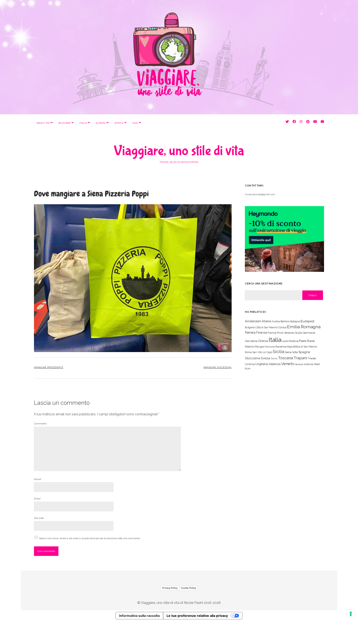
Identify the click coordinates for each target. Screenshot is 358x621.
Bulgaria (250, 327)
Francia (272, 332)
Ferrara (250, 332)
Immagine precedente (48, 367)
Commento (40, 423)
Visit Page (179, 57)
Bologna (295, 321)
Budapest (307, 321)
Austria (276, 321)
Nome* (38, 479)
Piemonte (270, 346)
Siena (288, 352)
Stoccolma (252, 358)
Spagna (304, 352)
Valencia (274, 364)
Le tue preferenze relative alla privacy (197, 616)
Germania (308, 332)
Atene (266, 321)
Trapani (300, 358)
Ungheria (261, 364)
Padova (294, 341)
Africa (118, 123)
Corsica (282, 327)
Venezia (299, 364)
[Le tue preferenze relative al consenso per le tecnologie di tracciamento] (351, 614)
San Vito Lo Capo (262, 352)
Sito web (39, 518)
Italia (83, 123)
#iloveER (64, 123)
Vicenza (308, 364)
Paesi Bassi (307, 341)
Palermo (249, 346)
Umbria (250, 364)
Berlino (285, 321)
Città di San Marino (266, 327)
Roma (248, 352)
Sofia (295, 352)
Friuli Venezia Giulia (289, 332)
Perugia (259, 346)
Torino (274, 358)
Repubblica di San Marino (302, 346)
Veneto (287, 363)
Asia (135, 123)
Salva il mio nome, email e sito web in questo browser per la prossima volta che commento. (89, 538)
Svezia (265, 358)
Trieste (312, 358)
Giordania (251, 341)
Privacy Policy (170, 587)
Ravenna (281, 346)
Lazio (285, 341)
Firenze (261, 332)
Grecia (263, 341)
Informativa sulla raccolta (139, 616)
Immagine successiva (217, 367)
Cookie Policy (188, 587)
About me (43, 123)
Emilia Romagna (304, 326)
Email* (37, 498)
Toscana (285, 358)
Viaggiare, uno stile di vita (179, 151)
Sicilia (278, 351)
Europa (101, 123)
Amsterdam (253, 321)
